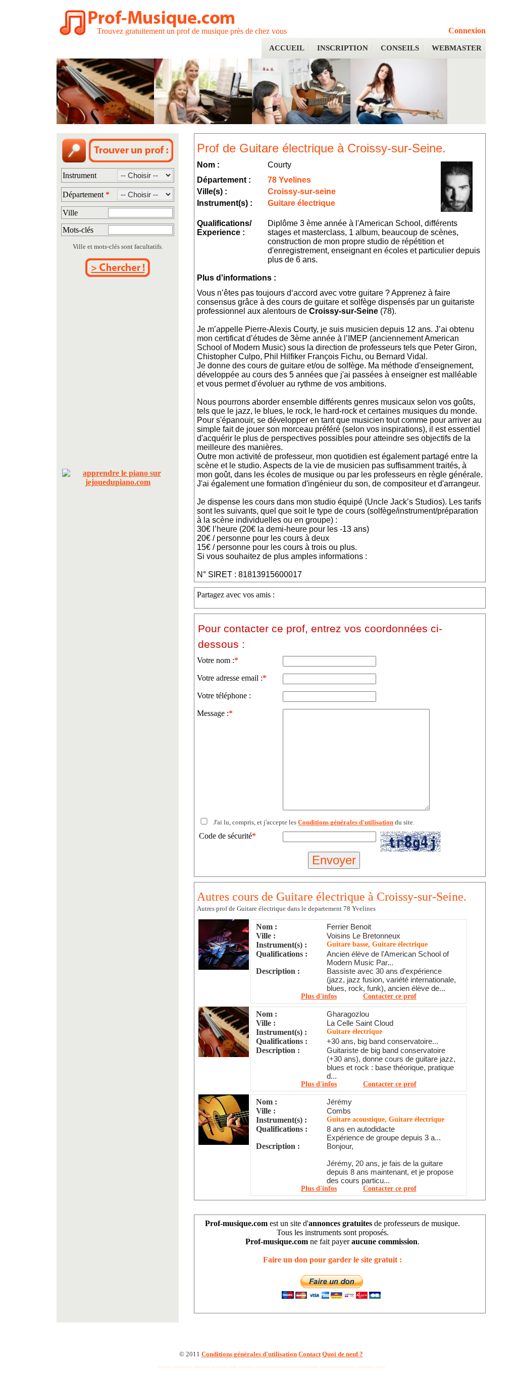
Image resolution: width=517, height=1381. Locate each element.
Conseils (400, 48)
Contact (309, 1354)
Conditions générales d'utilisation (345, 822)
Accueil (286, 48)
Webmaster (457, 48)
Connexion (467, 30)
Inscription (342, 48)
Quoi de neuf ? (342, 1354)
